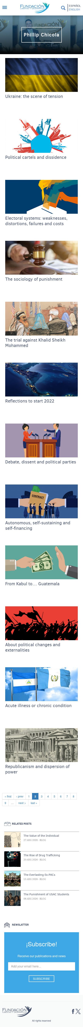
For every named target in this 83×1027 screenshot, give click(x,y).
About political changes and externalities (32, 647)
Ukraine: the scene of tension (34, 96)
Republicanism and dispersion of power (37, 769)
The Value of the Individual (41, 836)
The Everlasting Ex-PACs (39, 875)
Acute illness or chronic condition (38, 705)
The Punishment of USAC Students (46, 894)
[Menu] (6, 7)
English (74, 9)
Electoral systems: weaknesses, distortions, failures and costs (36, 221)
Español (75, 6)
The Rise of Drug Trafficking (42, 855)
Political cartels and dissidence (35, 157)
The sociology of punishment (33, 279)
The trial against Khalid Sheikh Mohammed (35, 342)
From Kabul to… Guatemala (32, 584)
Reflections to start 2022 (29, 401)
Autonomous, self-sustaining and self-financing (37, 525)
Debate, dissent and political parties (40, 462)
